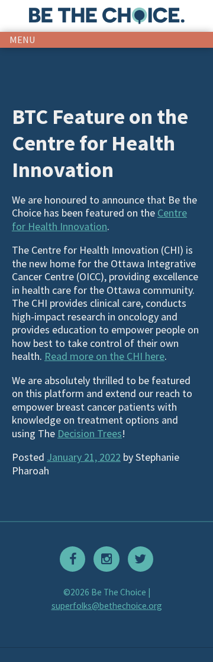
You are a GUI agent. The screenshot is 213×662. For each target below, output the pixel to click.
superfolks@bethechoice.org (106, 605)
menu (22, 39)
